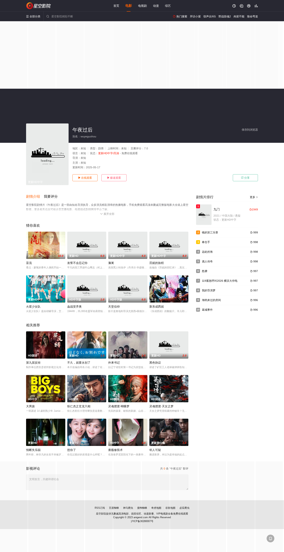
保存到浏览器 (250, 129)
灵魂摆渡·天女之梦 (161, 406)
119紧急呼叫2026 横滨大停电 (219, 280)
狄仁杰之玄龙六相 (78, 406)
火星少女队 (33, 306)
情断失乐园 (33, 450)
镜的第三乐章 (210, 232)
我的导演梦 (208, 290)
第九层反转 (33, 362)
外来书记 (114, 362)
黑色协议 (155, 362)
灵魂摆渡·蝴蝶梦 (118, 406)
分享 (245, 177)
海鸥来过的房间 (211, 300)
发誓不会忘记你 (77, 263)
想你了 (71, 450)
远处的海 (207, 251)
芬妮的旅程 (156, 263)
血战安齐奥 (74, 306)
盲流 (29, 263)
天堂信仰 (114, 306)
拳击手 (206, 242)
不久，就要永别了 (78, 362)
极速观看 (114, 177)
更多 (254, 197)
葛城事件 (207, 309)
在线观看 (85, 177)
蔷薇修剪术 (115, 450)
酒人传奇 (207, 261)
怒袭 (204, 271)
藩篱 (111, 263)
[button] (35, 197)
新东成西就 (156, 306)
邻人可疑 (155, 450)
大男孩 (30, 406)
